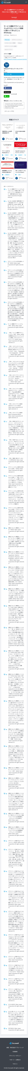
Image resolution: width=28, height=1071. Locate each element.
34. (6, 729)
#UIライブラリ (8, 49)
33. (6, 701)
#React (20, 43)
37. (6, 778)
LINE (8, 96)
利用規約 (15, 1051)
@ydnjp (5, 72)
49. (6, 979)
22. (6, 491)
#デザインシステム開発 (10, 46)
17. (6, 421)
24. (6, 528)
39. (6, 814)
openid (20, 155)
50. (6, 989)
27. (6, 567)
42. (6, 849)
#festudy (7, 40)
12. (6, 362)
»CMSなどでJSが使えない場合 (15, 100)
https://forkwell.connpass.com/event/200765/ (15, 59)
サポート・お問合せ (15, 1060)
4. (6, 233)
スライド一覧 (8, 74)
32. (6, 674)
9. (6, 324)
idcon (7, 155)
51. (6, 1004)
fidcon (12, 155)
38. (6, 793)
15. (6, 404)
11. (6, 346)
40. (6, 827)
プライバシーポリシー (15, 1056)
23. (6, 508)
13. (6, 375)
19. (6, 458)
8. (6, 302)
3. (6, 213)
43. (6, 871)
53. (6, 1028)
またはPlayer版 (14, 94)
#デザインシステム (16, 40)
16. (6, 413)
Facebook (9, 88)
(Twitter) (8, 92)
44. (6, 891)
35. (6, 746)
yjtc (19, 174)
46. (6, 935)
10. (6, 333)
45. (6, 911)
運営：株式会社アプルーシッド (15, 1047)
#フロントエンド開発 (10, 43)
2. (6, 201)
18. (6, 440)
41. (6, 841)
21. (6, 476)
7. (6, 282)
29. (6, 606)
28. (6, 589)
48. (6, 965)
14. (6, 389)
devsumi (7, 174)
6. (6, 270)
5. (6, 261)
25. (6, 537)
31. (6, 651)
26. (6, 552)
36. (6, 768)
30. (6, 628)
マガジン (15, 1064)
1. (6, 189)
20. (6, 467)
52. (6, 1012)
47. (6, 957)
